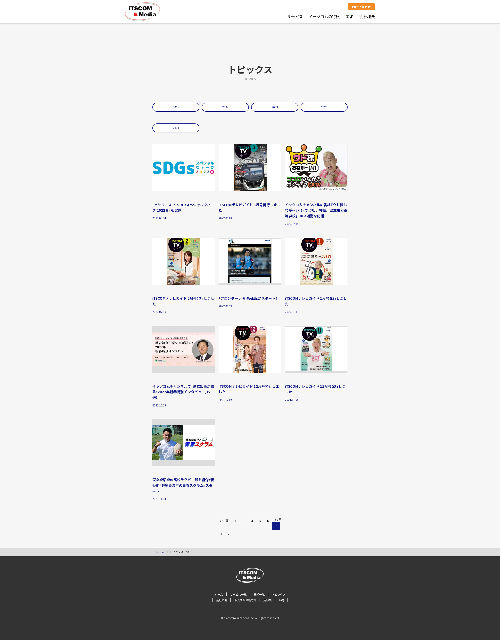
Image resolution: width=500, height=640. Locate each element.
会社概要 (367, 16)
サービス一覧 (238, 594)
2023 (275, 107)
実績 (350, 16)
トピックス (279, 594)
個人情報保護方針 (245, 600)
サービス (295, 16)
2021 (176, 128)
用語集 (267, 600)
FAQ (281, 600)
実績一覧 (259, 594)
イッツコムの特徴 (324, 16)
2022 (324, 107)
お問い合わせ (361, 6)
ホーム (160, 552)
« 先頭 (224, 520)
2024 (225, 107)
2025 (176, 107)
